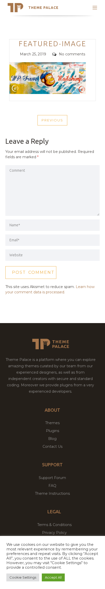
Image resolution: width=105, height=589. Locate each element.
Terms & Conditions (54, 524)
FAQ (52, 485)
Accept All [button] (53, 577)
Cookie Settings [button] (22, 577)
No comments (72, 54)
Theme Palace (43, 8)
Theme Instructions (52, 493)
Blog (52, 438)
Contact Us (52, 446)
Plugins (52, 430)
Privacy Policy (54, 532)
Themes (52, 423)
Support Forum (52, 477)
